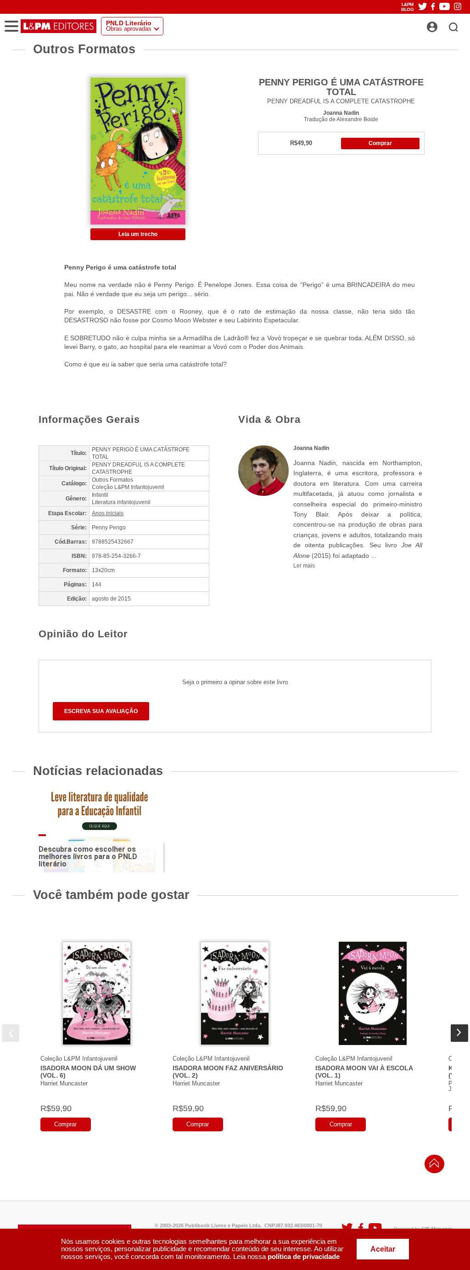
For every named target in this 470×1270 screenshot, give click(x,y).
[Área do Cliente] (442, 24)
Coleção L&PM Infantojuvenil (79, 1058)
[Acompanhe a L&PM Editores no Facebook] (433, 7)
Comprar (380, 143)
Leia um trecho (137, 234)
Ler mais (304, 565)
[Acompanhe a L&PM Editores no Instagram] (457, 7)
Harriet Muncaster (64, 1083)
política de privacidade (304, 1256)
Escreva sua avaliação (101, 711)
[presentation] (10, 1033)
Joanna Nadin (341, 113)
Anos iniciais (107, 513)
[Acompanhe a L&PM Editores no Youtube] (444, 7)
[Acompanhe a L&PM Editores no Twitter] (422, 7)
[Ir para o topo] (432, 1165)
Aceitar (382, 1249)
